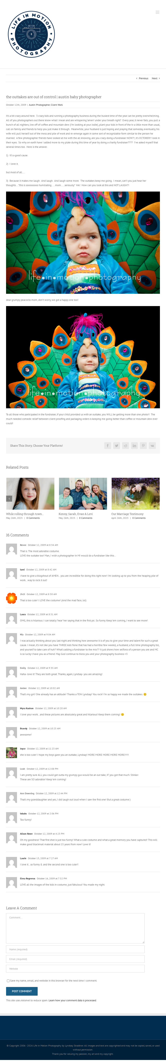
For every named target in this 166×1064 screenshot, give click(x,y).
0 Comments (37, 517)
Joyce (23, 752)
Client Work (57, 104)
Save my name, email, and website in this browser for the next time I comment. (53, 984)
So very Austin (15, 514)
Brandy (23, 732)
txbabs (23, 817)
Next (154, 78)
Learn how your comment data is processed (72, 1004)
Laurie (23, 862)
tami (22, 573)
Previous (143, 78)
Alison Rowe (26, 837)
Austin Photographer (39, 104)
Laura (23, 618)
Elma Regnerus (27, 882)
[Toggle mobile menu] (158, 12)
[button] (9, 501)
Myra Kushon (27, 712)
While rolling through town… (130, 514)
